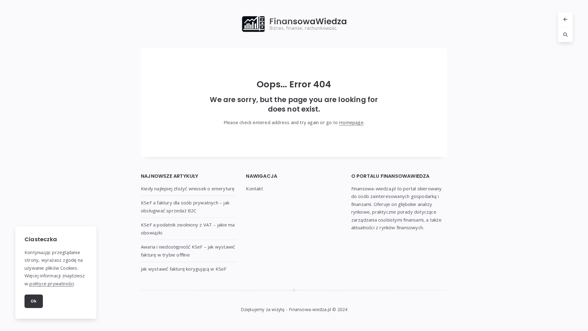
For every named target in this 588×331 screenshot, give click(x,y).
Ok (34, 301)
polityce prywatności (51, 283)
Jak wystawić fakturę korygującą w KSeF (184, 269)
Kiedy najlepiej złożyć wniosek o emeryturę (187, 188)
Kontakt (254, 188)
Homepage (351, 122)
